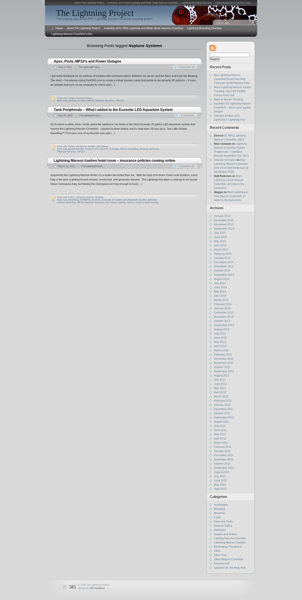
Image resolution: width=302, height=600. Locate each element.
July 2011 (220, 425)
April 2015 (220, 245)
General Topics (223, 525)
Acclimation (221, 504)
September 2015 (224, 228)
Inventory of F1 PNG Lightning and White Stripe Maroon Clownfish (143, 2)
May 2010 (220, 484)
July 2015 (220, 232)
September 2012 (224, 371)
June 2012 (220, 383)
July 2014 (220, 283)
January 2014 (222, 308)
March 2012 (221, 396)
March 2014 (221, 300)
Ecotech (82, 100)
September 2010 (224, 467)
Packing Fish (221, 563)
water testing (151, 202)
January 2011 (222, 451)
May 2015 (220, 241)
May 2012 (220, 388)
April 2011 (220, 438)
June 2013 (220, 337)
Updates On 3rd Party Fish (230, 567)
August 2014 (221, 279)
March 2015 (221, 249)
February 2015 (223, 253)
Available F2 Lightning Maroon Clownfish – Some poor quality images (232, 107)
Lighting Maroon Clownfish (230, 538)
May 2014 (220, 291)
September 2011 (224, 417)
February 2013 (223, 354)
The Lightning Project (95, 13)
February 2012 (223, 400)
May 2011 (220, 434)
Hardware (220, 530)
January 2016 (222, 216)
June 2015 (220, 237)
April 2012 (220, 392)
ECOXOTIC (101, 149)
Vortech (120, 100)
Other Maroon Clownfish (228, 559)
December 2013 (223, 312)
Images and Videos (225, 534)
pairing (122, 202)
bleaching (73, 199)
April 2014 (220, 295)
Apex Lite (62, 100)
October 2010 (222, 463)
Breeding (219, 509)
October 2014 (222, 270)
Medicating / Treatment (227, 546)
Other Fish (220, 555)
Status (130, 202)
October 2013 (222, 321)
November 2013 (223, 316)
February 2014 (223, 304)
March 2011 (221, 442)
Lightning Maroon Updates (230, 542)
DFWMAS (85, 199)
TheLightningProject (89, 67)
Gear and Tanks (223, 521)
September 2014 (224, 274)
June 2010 (220, 480)
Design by (91, 588)
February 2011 (222, 446)
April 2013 (220, 346)
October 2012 (222, 367)
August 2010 (221, 472)
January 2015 (222, 258)
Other (217, 551)
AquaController (76, 149)
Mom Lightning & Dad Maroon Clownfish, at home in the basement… (231, 196)
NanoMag (133, 149)
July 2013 (220, 333)
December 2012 (223, 358)
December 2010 (223, 455)
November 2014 (223, 266)
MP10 (91, 100)
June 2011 (220, 430)
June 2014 (220, 287)
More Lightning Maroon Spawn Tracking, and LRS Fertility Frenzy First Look (232, 91)
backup (72, 100)
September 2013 (224, 325)
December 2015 (223, 220)
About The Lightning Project (89, 2)
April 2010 (220, 488)
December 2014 (223, 262)
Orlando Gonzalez (225, 159)
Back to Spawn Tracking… (230, 99)
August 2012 (221, 375)
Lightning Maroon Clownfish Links (233, 2)
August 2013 (221, 329)
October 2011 (222, 413)
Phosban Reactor (66, 151)
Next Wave (111, 202)
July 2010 (220, 476)
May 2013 (220, 342)
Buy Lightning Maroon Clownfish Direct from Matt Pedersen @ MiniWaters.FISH (232, 79)
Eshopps (114, 149)
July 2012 (220, 379)
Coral (217, 517)
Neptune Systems (105, 100)
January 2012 (222, 404)
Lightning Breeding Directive (197, 2)
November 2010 (223, 459)
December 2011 (223, 409)
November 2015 (223, 224)
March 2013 (221, 350)
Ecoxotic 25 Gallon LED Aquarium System (124, 199)
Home (59, 28)
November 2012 (223, 363)
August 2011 (221, 421)
